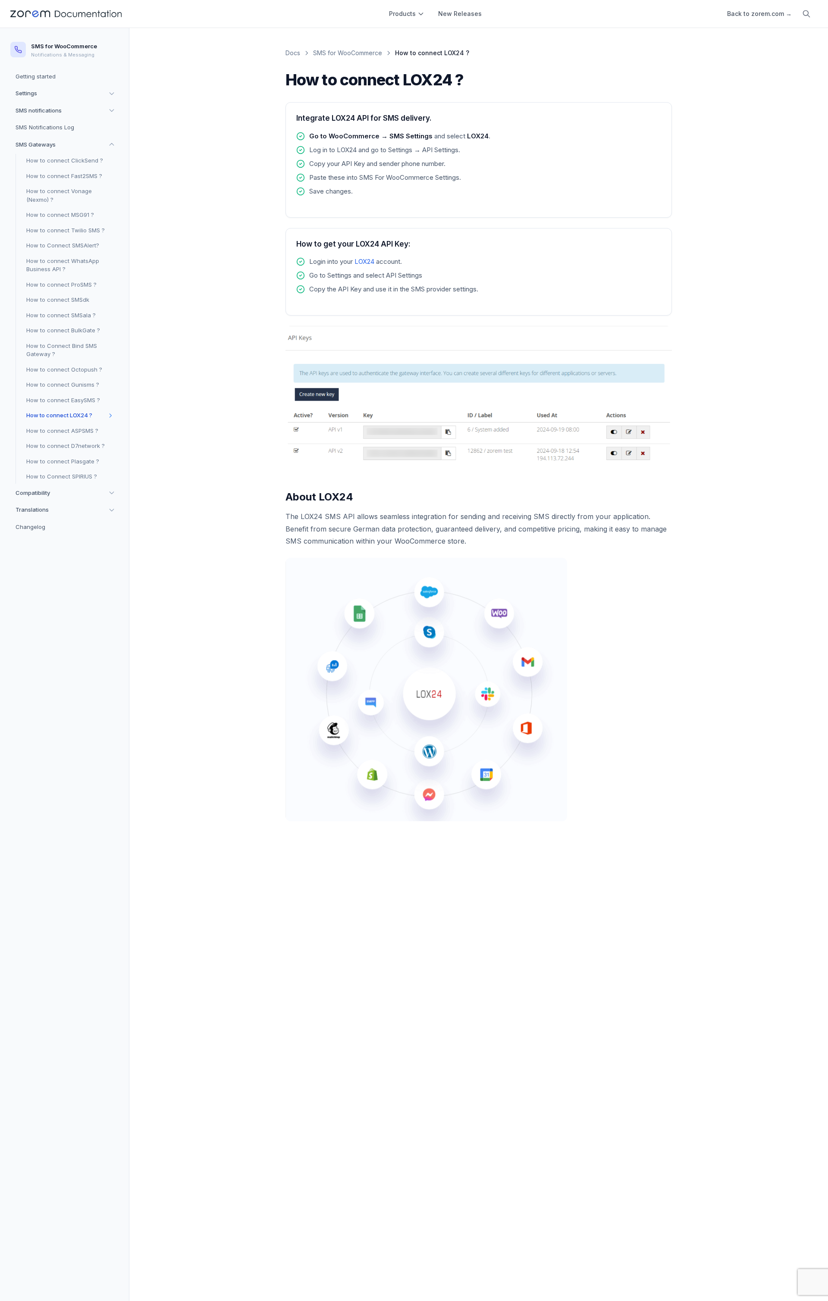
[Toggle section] (112, 93)
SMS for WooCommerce (347, 52)
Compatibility (33, 492)
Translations (32, 509)
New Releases (460, 13)
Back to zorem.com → (759, 13)
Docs (292, 52)
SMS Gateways (36, 144)
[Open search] (806, 14)
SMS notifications (39, 109)
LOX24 (364, 261)
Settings (26, 93)
